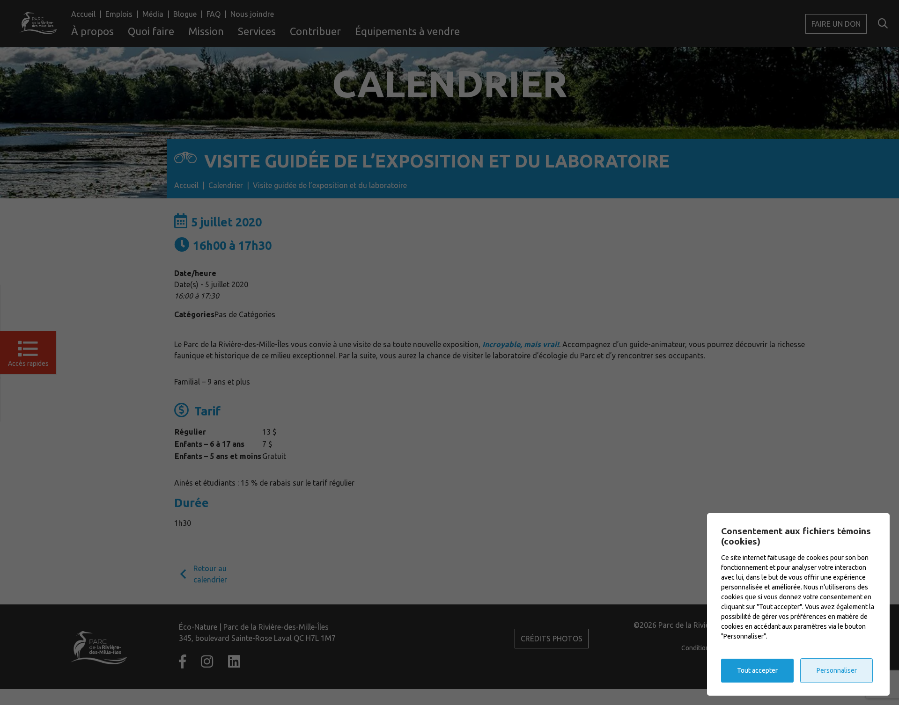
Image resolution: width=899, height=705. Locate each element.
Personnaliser (837, 670)
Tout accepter (757, 670)
